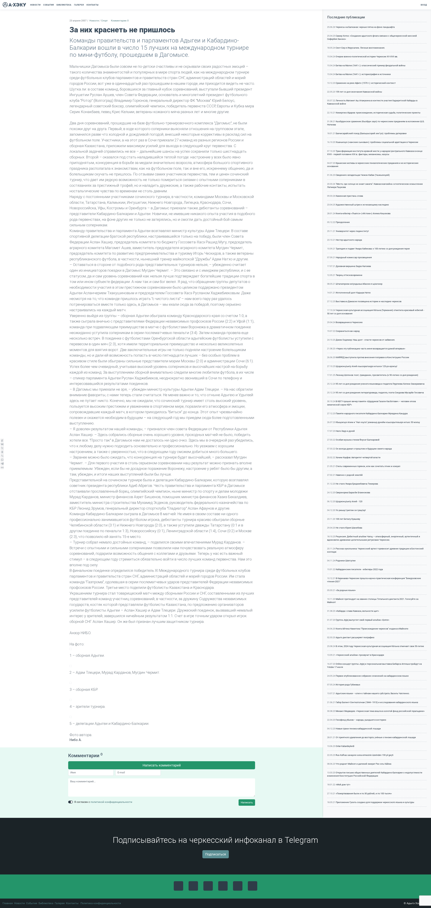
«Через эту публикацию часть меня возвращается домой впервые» (370, 348)
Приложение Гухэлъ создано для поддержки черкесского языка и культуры (375, 802)
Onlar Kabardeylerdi (345, 746)
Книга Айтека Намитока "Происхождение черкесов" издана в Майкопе (372, 628)
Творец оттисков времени (349, 275)
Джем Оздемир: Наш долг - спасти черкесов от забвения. (365, 340)
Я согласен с (103, 802)
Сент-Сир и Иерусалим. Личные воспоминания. (360, 48)
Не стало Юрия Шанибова (349, 527)
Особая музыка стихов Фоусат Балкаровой (357, 439)
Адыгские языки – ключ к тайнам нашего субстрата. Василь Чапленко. (372, 693)
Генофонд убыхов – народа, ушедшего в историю (361, 720)
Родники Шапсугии (346, 560)
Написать (247, 802)
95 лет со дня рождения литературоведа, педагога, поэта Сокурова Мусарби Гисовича (380, 392)
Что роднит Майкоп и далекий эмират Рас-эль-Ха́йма (363, 764)
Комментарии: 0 (120, 20)
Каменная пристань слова (349, 196)
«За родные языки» (346, 590)
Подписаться (215, 854)
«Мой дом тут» (343, 784)
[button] (101, 5)
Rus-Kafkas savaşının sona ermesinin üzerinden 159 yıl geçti (364, 755)
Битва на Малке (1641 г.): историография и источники (363, 74)
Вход (424, 5)
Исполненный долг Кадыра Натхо (353, 292)
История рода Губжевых (348, 684)
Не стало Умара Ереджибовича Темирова (357, 483)
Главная (8, 903)
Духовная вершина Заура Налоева (353, 266)
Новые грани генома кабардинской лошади (358, 728)
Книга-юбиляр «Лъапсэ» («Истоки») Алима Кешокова (363, 213)
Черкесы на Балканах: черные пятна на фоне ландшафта (365, 27)
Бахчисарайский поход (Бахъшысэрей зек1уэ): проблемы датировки (371, 133)
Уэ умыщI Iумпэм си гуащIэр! (351, 510)
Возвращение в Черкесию (349, 322)
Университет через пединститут (352, 231)
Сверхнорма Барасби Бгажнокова (353, 492)
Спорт (104, 20)
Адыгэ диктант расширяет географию (355, 637)
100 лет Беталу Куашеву (348, 519)
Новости (94, 20)
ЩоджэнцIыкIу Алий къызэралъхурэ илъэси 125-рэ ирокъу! (366, 366)
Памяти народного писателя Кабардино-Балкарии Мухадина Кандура (372, 413)
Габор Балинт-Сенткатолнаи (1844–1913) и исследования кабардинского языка (377, 702)
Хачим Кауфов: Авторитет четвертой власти (358, 457)
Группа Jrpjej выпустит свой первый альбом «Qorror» (362, 620)
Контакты (72, 903)
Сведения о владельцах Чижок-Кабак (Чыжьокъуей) (363, 175)
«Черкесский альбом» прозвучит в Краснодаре (360, 655)
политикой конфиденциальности (111, 802)
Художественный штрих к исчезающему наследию (362, 204)
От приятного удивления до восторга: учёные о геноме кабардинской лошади (376, 737)
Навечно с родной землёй (349, 475)
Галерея (60, 903)
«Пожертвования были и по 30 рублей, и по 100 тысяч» (364, 793)
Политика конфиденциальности (100, 903)
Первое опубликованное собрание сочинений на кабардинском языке (372, 676)
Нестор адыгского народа (349, 240)
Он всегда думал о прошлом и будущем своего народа (364, 448)
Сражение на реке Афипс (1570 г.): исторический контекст (366, 83)
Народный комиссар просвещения (354, 257)
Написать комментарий (162, 765)
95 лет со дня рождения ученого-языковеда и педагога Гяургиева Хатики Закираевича (380, 384)
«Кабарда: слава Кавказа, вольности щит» (357, 611)
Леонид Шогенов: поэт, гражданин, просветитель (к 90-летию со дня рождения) (377, 375)
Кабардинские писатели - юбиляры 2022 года (359, 569)
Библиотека (46, 903)
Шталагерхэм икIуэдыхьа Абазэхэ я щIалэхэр (359, 284)
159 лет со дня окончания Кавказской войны (359, 91)
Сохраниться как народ (348, 331)
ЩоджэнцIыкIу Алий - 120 (349, 501)
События (31, 903)
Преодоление (343, 222)
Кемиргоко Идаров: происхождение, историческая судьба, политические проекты (378, 112)
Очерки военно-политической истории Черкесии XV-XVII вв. (367, 56)
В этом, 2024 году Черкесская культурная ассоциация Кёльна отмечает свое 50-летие (380, 646)
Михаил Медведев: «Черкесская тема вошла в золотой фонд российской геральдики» (380, 711)
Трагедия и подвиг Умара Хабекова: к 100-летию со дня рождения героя (373, 248)
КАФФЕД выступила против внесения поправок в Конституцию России (372, 357)
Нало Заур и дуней (345, 431)
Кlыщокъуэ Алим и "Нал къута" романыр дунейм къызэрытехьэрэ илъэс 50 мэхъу (378, 422)
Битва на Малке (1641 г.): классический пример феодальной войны (370, 65)
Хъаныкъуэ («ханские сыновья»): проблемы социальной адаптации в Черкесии (377, 142)
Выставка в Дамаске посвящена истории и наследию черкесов (368, 301)
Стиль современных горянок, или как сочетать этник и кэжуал (368, 466)
